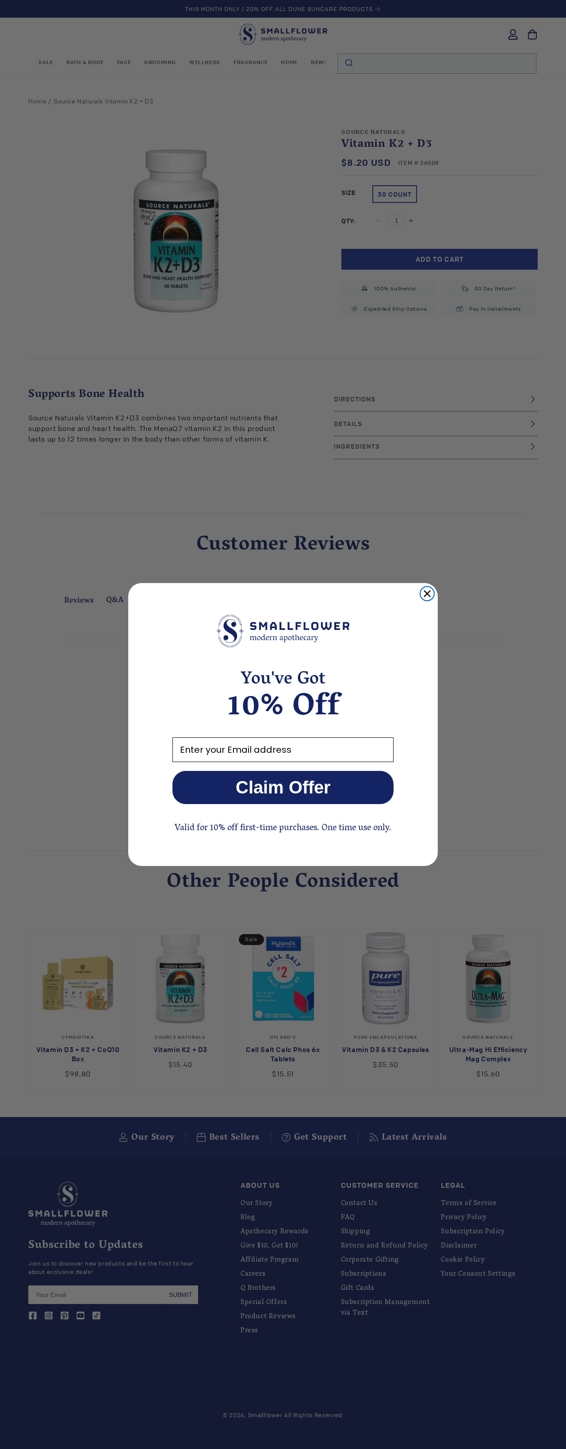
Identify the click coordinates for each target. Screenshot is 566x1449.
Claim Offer (283, 787)
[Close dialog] (427, 594)
